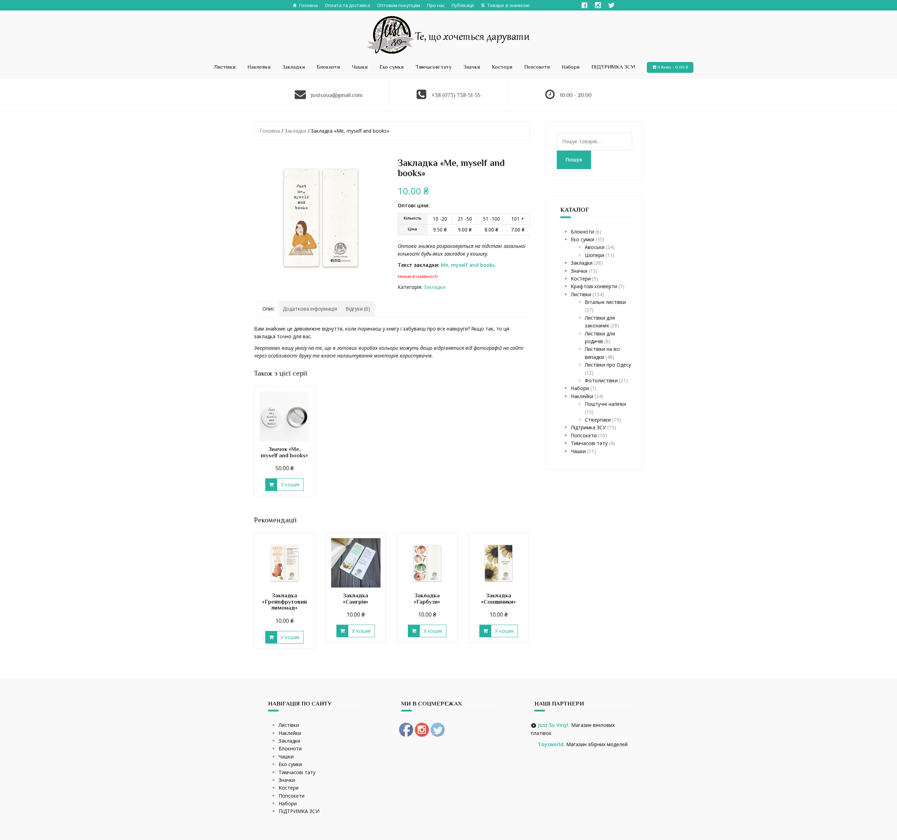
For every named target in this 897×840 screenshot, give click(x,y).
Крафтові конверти (594, 286)
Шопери (594, 255)
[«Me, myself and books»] (320, 217)
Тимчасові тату (434, 67)
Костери (502, 67)
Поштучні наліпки (605, 404)
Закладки (293, 67)
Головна (308, 5)
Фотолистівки (601, 380)
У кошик (290, 484)
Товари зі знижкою (508, 5)
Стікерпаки (598, 419)
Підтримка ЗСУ (588, 427)
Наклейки (259, 67)
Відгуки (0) (357, 308)
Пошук (574, 159)
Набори (571, 67)
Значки (472, 67)
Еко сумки (391, 67)
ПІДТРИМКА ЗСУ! (613, 67)
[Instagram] (597, 5)
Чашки (360, 67)
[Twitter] (611, 5)
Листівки (224, 67)
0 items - (672, 67)
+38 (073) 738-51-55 (455, 95)
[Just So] (449, 34)
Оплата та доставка (347, 5)
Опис (268, 308)
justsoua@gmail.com (337, 95)
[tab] (268, 309)
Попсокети (537, 67)
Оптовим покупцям (398, 5)
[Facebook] (584, 5)
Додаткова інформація (310, 308)
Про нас (436, 5)
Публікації (463, 5)
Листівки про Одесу (608, 364)
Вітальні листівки (605, 302)
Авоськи (594, 247)
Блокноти (328, 67)
